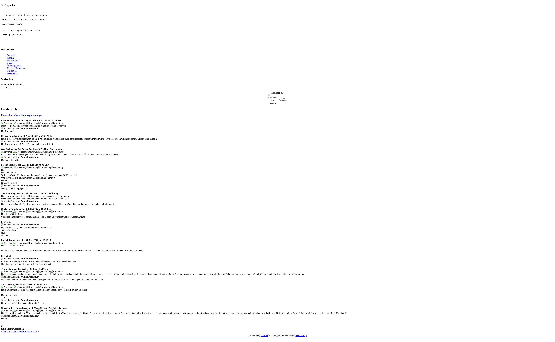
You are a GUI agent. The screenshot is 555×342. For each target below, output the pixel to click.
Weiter (29, 331)
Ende (34, 331)
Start (5, 331)
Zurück (10, 331)
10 (25, 331)
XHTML (275, 339)
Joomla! (264, 335)
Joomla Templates (282, 99)
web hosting (301, 335)
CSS (286, 339)
